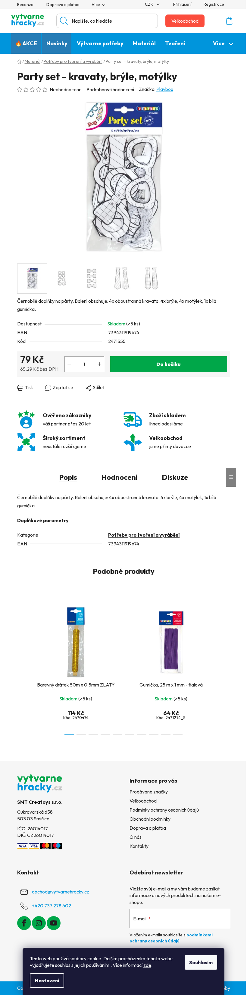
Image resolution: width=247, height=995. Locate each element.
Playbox (164, 89)
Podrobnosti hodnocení (110, 89)
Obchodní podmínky (150, 819)
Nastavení (47, 980)
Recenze (25, 4)
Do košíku (168, 364)
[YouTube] (54, 923)
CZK (149, 4)
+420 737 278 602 (51, 906)
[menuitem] (26, 43)
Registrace (214, 4)
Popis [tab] (68, 477)
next (225, 669)
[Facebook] (24, 923)
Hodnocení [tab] (119, 477)
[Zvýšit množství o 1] (99, 364)
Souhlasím (201, 962)
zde (147, 965)
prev (22, 669)
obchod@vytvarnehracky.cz (60, 892)
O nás (136, 837)
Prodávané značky (149, 792)
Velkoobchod (185, 21)
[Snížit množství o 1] (69, 364)
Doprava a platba (63, 4)
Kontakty (139, 846)
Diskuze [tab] (175, 477)
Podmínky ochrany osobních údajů (164, 810)
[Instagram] (39, 923)
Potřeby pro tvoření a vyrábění (144, 535)
